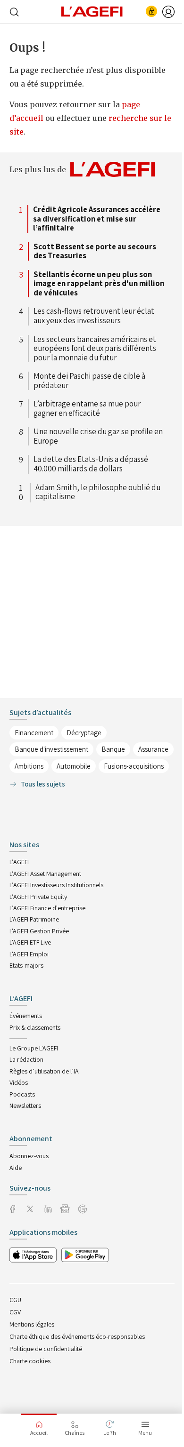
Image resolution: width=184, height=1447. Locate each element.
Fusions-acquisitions (134, 766)
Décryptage (84, 732)
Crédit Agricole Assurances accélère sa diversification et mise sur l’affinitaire (96, 219)
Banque (113, 749)
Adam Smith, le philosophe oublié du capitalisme (97, 492)
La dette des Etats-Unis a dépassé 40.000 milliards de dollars (90, 464)
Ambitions (29, 766)
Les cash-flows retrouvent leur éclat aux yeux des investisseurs (93, 316)
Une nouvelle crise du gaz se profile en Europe (98, 436)
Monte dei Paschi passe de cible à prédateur (89, 381)
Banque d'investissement (51, 749)
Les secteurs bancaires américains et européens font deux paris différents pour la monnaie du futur (94, 349)
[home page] (92, 11)
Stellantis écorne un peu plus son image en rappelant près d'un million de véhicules (98, 284)
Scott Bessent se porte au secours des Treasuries (94, 251)
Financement (34, 732)
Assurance (153, 749)
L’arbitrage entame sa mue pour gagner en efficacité (87, 408)
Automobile (74, 766)
